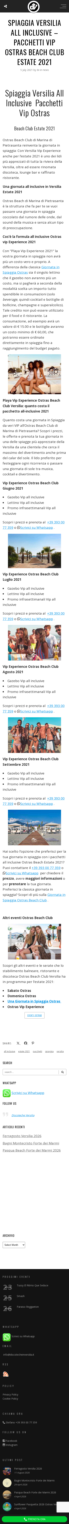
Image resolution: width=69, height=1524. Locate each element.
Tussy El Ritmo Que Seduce (32, 1285)
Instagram (11, 1445)
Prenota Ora (36, 1519)
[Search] (62, 1072)
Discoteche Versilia (23, 1115)
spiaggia (49, 1051)
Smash (21, 1296)
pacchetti (37, 1051)
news (46, 70)
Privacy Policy (10, 1394)
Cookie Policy (10, 1398)
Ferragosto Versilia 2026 (22, 1136)
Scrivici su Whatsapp (36, 527)
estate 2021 (24, 1051)
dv (38, 70)
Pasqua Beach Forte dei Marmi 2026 (32, 1150)
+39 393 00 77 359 (46, 867)
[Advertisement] (34, 1193)
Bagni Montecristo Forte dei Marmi (31, 1143)
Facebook (11, 1440)
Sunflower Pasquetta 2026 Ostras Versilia (37, 1504)
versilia (60, 1051)
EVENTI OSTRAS (34, 1015)
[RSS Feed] (6, 1374)
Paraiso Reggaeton (28, 1306)
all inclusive (9, 1051)
